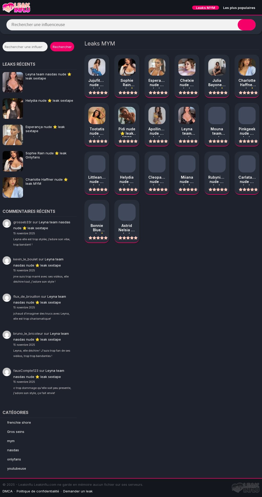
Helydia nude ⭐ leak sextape (49, 100)
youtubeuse (16, 468)
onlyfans (14, 459)
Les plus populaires (239, 8)
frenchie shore (19, 422)
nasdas (13, 450)
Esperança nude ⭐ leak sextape (45, 129)
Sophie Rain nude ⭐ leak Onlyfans (46, 155)
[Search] (247, 24)
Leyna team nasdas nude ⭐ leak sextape (48, 76)
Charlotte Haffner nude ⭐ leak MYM (47, 181)
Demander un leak (78, 491)
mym (11, 441)
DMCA (8, 491)
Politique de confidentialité (38, 491)
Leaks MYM (205, 8)
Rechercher (62, 47)
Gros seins (15, 432)
